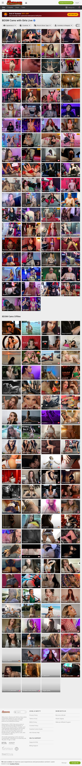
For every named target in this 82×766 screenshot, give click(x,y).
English (18, 712)
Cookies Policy (33, 725)
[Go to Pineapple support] (17, 749)
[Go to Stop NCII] (8, 754)
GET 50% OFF (73, 14)
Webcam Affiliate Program (63, 722)
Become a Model (60, 715)
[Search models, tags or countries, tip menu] (79, 7)
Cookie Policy (14, 764)
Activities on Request (63, 25)
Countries (25, 25)
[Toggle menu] (3, 2)
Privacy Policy (33, 715)
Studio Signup (60, 718)
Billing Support (33, 745)
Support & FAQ (33, 742)
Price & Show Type (43, 25)
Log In (77, 2)
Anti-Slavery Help (34, 732)
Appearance (10, 25)
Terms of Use (33, 718)
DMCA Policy (33, 722)
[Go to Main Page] (14, 2)
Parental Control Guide (35, 729)
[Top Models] (26, 2)
